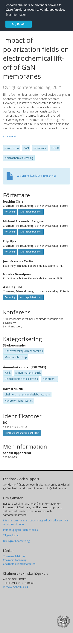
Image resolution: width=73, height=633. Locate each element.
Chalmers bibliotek (14, 556)
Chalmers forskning (14, 560)
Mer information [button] (16, 14)
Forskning (10, 211)
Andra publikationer (31, 211)
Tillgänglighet (11, 535)
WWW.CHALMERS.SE (15, 586)
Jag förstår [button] (18, 24)
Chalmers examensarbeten (19, 564)
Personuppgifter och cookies (20, 530)
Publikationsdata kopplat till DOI (22, 433)
